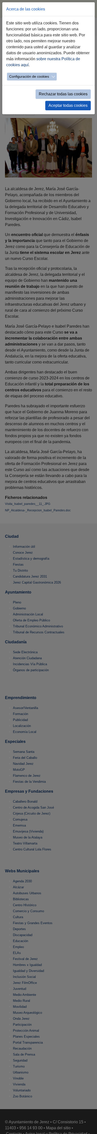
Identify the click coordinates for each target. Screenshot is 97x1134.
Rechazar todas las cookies (63, 94)
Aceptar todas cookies (68, 105)
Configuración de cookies (29, 76)
